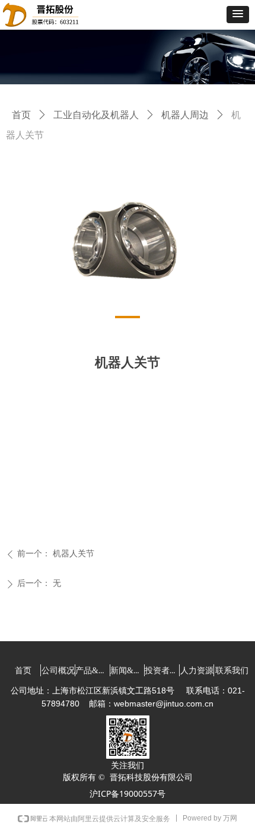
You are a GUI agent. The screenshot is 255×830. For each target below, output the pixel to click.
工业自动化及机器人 (96, 115)
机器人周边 (185, 115)
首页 (21, 115)
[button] (238, 14)
